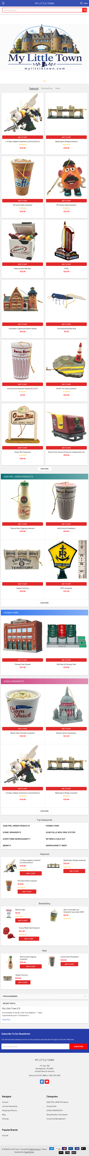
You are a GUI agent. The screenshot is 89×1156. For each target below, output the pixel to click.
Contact (5, 1102)
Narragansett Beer (56, 845)
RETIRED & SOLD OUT (55, 839)
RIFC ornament (66, 588)
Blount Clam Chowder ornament (22, 733)
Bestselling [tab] (47, 88)
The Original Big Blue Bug (66, 328)
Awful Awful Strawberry (66, 528)
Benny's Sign (20, 909)
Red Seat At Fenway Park (66, 664)
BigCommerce (35, 1149)
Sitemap (5, 1119)
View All (5, 1135)
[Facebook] (42, 1082)
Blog (4, 1114)
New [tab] (57, 88)
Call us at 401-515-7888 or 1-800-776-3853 (44, 1075)
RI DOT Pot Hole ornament (66, 388)
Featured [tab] (33, 88)
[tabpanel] (44, 49)
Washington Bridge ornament (66, 141)
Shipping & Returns (9, 1110)
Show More (44, 469)
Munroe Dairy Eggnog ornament (23, 528)
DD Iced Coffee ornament (22, 205)
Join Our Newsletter (9, 1106)
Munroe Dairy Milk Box (22, 268)
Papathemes (29, 1152)
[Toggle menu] (3, 3)
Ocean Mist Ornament (22, 452)
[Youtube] (47, 1082)
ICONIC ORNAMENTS (14, 681)
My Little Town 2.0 (11, 1008)
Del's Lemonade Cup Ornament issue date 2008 (74, 910)
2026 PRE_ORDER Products (18, 476)
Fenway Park (11, 612)
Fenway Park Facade (22, 664)
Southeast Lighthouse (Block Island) (23, 328)
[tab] (44, 476)
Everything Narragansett (16, 839)
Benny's (7, 845)
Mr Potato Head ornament (66, 205)
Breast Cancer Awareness (66, 733)
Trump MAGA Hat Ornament (29, 928)
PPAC (66, 268)
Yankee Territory (22, 588)
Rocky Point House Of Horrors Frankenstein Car (66, 452)
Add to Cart (22, 137)
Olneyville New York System (60, 832)
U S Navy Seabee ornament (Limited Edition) (23, 141)
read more (6, 1019)
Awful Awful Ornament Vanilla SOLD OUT (22, 388)
